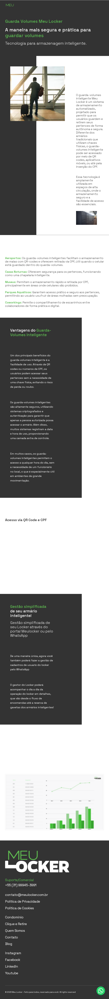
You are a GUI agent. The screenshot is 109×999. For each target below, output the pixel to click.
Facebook (12, 959)
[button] (102, 6)
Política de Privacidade (22, 901)
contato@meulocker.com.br (26, 895)
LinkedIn (11, 966)
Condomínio (14, 917)
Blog (8, 944)
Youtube (11, 973)
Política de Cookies (19, 908)
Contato (11, 937)
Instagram (13, 953)
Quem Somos (15, 930)
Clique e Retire (16, 924)
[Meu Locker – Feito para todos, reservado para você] (13, 7)
